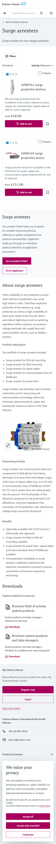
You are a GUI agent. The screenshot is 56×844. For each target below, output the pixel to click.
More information (11, 708)
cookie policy (44, 805)
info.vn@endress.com (19, 739)
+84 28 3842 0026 (18, 731)
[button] (47, 123)
